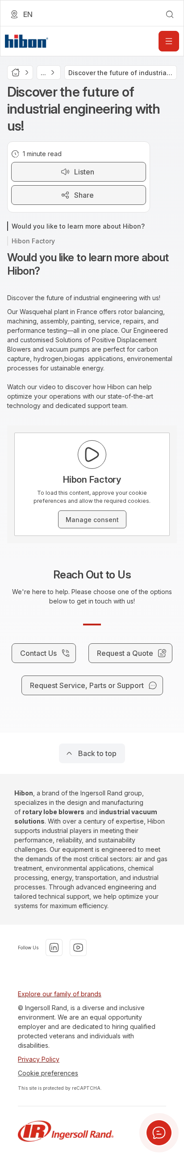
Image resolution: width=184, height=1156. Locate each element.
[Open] (169, 41)
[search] (169, 14)
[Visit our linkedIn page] (54, 947)
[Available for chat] (158, 1132)
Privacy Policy (38, 1059)
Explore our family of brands (59, 994)
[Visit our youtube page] (78, 947)
